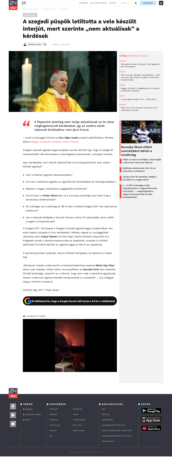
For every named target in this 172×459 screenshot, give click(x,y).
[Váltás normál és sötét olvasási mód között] (136, 3)
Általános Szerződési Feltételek (117, 436)
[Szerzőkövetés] (45, 44)
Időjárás (84, 3)
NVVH (113, 3)
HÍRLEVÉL (106, 414)
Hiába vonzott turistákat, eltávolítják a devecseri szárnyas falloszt (142, 161)
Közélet (30, 15)
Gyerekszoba (79, 420)
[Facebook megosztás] (12, 119)
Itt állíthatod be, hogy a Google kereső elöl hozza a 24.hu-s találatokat (73, 301)
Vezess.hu (54, 420)
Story (75, 414)
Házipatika (77, 409)
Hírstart (53, 414)
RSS (103, 409)
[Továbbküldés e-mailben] (12, 126)
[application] (70, 345)
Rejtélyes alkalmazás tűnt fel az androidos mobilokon (139, 169)
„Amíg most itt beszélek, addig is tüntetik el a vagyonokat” (140, 178)
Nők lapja (77, 425)
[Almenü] (23, 3)
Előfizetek (148, 3)
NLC (51, 436)
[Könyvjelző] (12, 134)
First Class (55, 425)
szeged (65, 9)
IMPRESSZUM (107, 420)
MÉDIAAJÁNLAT (108, 441)
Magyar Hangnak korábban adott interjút (54, 141)
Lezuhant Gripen (99, 3)
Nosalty (53, 430)
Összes (144, 56)
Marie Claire (78, 430)
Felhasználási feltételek (114, 425)
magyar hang (50, 9)
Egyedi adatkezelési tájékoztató (117, 430)
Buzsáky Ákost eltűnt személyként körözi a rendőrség (136, 150)
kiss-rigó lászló (31, 9)
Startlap (54, 409)
